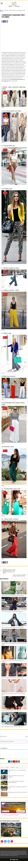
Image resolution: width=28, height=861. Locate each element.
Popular (7, 767)
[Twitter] (11, 761)
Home (2, 10)
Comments (12, 767)
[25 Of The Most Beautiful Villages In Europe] (11, 829)
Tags (17, 767)
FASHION (6, 10)
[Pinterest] (14, 761)
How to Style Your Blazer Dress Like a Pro (11, 710)
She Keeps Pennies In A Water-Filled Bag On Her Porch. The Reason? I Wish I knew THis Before (9, 571)
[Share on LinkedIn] (7, 21)
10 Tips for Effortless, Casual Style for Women (12, 611)
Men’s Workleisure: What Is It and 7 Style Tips (12, 726)
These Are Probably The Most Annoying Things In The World (18, 575)
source (2, 107)
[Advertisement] (14, 38)
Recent (2, 767)
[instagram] (19, 761)
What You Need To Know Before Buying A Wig (12, 677)
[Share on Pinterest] (5, 21)
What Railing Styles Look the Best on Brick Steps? (17, 792)
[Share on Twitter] (4, 21)
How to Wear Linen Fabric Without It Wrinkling (12, 595)
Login (26, 736)
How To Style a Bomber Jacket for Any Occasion (12, 627)
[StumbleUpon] (16, 761)
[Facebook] (9, 761)
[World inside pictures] (14, 4)
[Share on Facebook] (2, 21)
